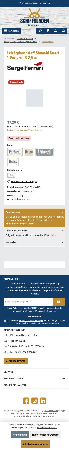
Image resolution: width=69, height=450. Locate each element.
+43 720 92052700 (15, 341)
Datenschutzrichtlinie (22, 311)
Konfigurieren (20, 434)
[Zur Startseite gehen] (34, 17)
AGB (21, 323)
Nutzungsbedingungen (46, 311)
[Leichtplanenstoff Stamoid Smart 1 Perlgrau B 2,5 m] (34, 98)
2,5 (12, 176)
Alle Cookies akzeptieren (35, 444)
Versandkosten (51, 410)
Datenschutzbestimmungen (31, 320)
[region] (34, 98)
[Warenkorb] (63, 31)
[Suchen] (40, 31)
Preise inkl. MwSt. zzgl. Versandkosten (24, 130)
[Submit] (59, 302)
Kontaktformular (28, 352)
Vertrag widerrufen (15, 361)
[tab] (34, 218)
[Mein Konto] (56, 31)
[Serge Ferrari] (34, 66)
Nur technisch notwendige (45, 434)
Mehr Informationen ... (47, 428)
